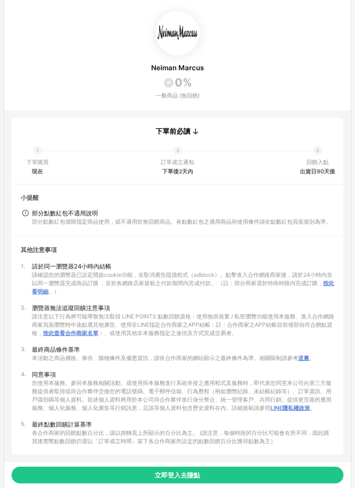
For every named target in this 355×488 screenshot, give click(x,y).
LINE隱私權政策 (290, 407)
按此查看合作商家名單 (70, 332)
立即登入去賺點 (177, 475)
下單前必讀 (173, 131)
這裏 (303, 357)
